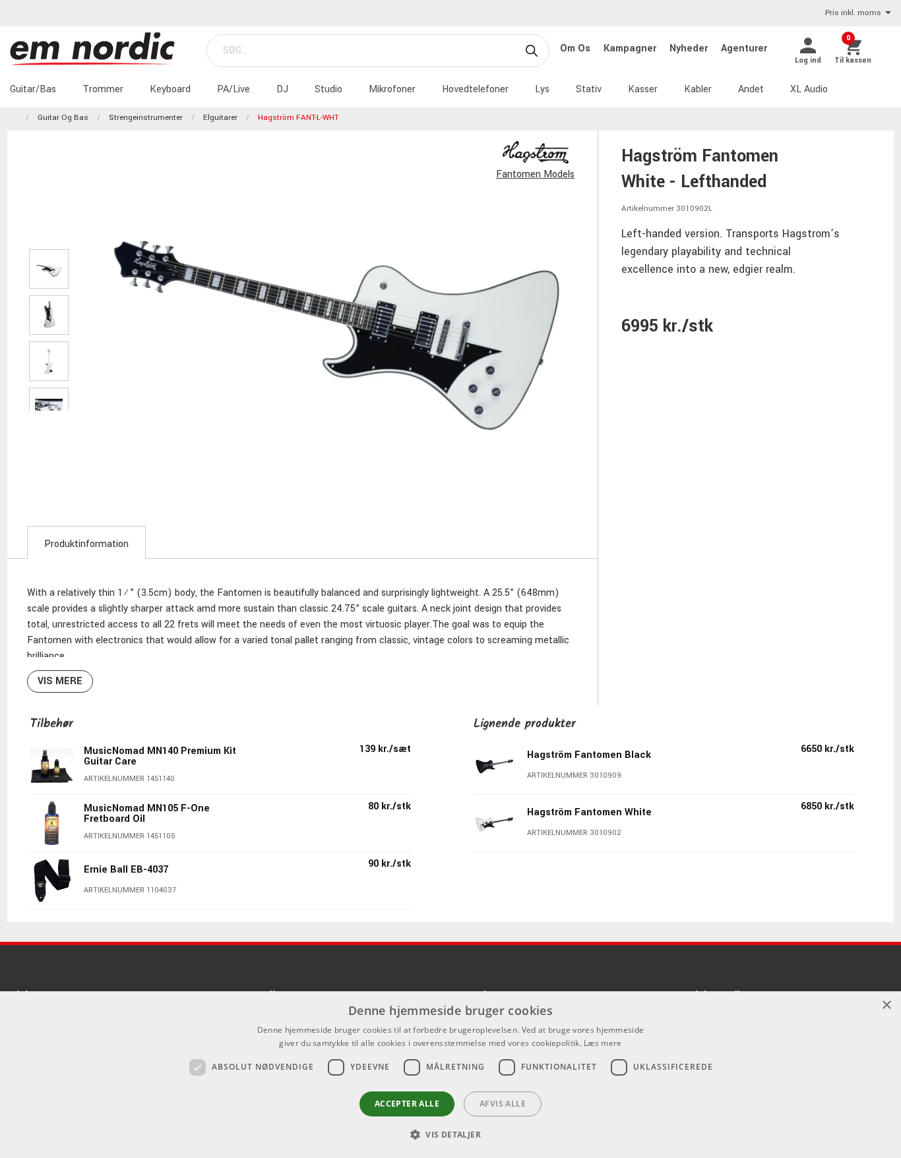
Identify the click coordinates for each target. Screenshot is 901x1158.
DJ (282, 89)
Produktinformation (86, 544)
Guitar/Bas (33, 89)
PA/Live (233, 89)
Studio (328, 89)
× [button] (886, 1005)
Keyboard (170, 89)
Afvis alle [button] (503, 1103)
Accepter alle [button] (407, 1103)
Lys (542, 89)
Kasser (643, 89)
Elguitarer (220, 117)
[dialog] (450, 1074)
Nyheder (689, 48)
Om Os (576, 48)
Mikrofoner (392, 89)
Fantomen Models (535, 174)
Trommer (102, 89)
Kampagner (631, 48)
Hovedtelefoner (475, 89)
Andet (751, 89)
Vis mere (60, 681)
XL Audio (809, 89)
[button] (450, 1134)
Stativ (589, 89)
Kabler (698, 89)
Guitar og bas (63, 117)
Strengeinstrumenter (146, 117)
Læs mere (602, 1043)
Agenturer (744, 48)
